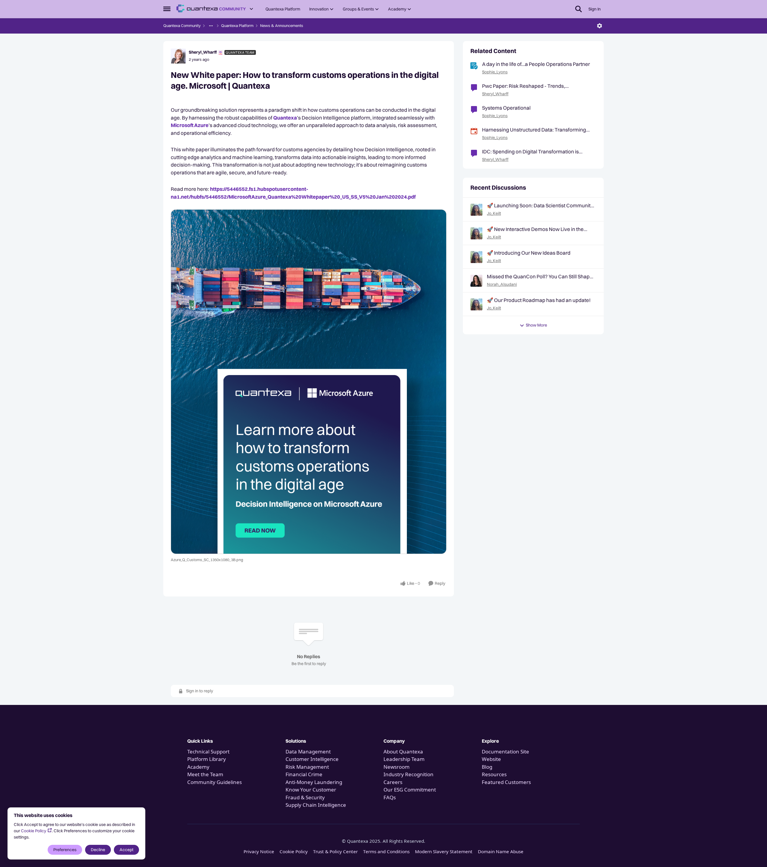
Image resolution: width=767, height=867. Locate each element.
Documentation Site (505, 751)
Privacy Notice (259, 851)
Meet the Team (205, 774)
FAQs (390, 797)
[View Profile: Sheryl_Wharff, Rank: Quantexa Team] (178, 56)
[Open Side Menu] (166, 8)
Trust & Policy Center (335, 851)
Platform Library (206, 759)
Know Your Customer (311, 789)
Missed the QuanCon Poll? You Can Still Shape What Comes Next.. (540, 276)
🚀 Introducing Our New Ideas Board (528, 253)
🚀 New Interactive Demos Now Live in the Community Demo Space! (535, 229)
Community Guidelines (214, 782)
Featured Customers (506, 782)
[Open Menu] (599, 26)
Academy (199, 766)
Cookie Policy (33, 830)
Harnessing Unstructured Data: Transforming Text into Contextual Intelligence (534, 129)
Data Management (308, 751)
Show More (536, 325)
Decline (98, 849)
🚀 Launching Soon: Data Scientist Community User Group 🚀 (540, 205)
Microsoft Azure (190, 125)
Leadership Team (404, 759)
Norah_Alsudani (502, 284)
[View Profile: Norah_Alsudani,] (476, 281)
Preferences (64, 849)
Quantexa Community (182, 25)
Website (491, 759)
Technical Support (208, 751)
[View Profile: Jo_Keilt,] (476, 210)
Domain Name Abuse (500, 851)
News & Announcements (281, 25)
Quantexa (285, 117)
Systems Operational (506, 108)
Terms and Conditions (386, 851)
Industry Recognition (409, 774)
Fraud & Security (305, 797)
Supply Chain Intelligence (316, 804)
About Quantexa (403, 751)
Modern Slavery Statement (443, 851)
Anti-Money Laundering (314, 782)
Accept (126, 849)
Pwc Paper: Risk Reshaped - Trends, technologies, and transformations (523, 86)
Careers (393, 782)
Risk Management (307, 766)
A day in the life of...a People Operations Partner (536, 64)
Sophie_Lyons (495, 72)
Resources (494, 774)
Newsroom (397, 766)
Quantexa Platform (237, 25)
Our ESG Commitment (410, 789)
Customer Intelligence (312, 759)
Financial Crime (304, 774)
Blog (487, 766)
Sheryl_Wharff (203, 52)
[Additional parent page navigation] (211, 26)
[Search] (578, 9)
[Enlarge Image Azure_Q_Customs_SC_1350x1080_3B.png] (308, 381)
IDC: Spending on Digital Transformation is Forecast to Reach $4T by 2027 (530, 151)
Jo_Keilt (494, 213)
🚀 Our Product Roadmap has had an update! (539, 300)
